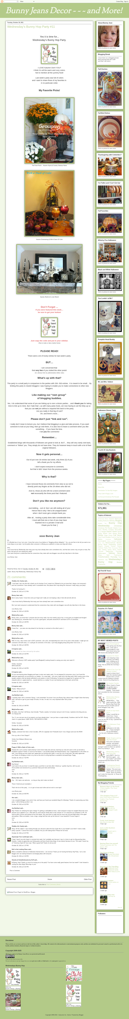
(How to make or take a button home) (49, 343)
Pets (109, 548)
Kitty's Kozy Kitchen (107, 806)
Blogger (81, 1015)
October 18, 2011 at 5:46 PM (20, 682)
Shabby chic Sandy (18, 581)
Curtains (111, 529)
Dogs (106, 535)
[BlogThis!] (49, 569)
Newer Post (11, 879)
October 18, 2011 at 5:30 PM (20, 622)
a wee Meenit (55, 297)
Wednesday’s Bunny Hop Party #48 (112, 752)
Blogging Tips (102, 523)
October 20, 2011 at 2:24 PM (20, 856)
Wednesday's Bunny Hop (33, 571)
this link (13, 959)
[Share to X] (50, 569)
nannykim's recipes (106, 880)
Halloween (118, 539)
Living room (101, 542)
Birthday (112, 520)
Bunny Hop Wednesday (18, 571)
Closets (115, 528)
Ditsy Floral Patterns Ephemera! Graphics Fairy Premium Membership (109, 799)
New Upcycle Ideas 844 (107, 822)
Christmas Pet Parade (105, 528)
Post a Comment (15, 870)
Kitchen (119, 541)
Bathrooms (118, 519)
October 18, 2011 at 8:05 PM (20, 793)
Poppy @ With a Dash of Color (21, 747)
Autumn (111, 519)
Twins (120, 557)
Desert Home (112, 531)
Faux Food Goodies (104, 537)
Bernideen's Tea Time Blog (109, 866)
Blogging (118, 521)
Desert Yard (107, 533)
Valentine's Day (103, 559)
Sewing (104, 549)
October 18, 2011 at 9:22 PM (20, 804)
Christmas (118, 526)
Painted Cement (110, 546)
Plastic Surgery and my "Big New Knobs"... (113, 739)
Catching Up (111, 896)
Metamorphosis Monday (114, 543)
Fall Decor (117, 535)
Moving (100, 544)
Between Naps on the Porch (109, 786)
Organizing (112, 544)
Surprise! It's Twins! (112, 656)
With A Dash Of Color (56, 239)
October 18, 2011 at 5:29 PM (20, 611)
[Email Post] (43, 569)
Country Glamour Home (60, 165)
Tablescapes (102, 553)
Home (50, 879)
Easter (110, 535)
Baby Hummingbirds (112, 644)
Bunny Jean (15, 595)
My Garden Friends (112, 683)
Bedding (100, 520)
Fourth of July (115, 537)
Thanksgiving (118, 555)
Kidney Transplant (112, 541)
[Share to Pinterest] (54, 569)
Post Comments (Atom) (53, 884)
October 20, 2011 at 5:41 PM (20, 867)
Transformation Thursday (107, 557)
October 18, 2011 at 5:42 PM (20, 654)
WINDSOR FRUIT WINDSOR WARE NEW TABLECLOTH (114, 870)
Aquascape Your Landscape (20, 837)
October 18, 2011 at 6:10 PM (20, 743)
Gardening (108, 539)
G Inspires (15, 649)
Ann (13, 797)
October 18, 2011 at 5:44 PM (20, 668)
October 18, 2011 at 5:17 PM (20, 591)
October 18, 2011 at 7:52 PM (20, 758)
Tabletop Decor (115, 553)
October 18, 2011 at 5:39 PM (20, 645)
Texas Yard (103, 555)
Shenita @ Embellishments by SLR (23, 860)
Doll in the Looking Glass (20, 849)
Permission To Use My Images (107, 490)
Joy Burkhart (16, 695)
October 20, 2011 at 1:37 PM (20, 845)
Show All (120, 907)
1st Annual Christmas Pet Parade (108, 497)
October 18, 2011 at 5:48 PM (20, 691)
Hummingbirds (102, 541)
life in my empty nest (107, 894)
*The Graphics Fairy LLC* (108, 795)
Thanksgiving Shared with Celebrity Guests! (113, 766)
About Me (101, 487)
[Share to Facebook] (52, 569)
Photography (115, 548)
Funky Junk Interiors (107, 820)
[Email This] (47, 569)
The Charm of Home (107, 852)
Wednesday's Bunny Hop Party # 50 (112, 697)
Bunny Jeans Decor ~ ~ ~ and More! (64, 11)
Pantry (106, 548)
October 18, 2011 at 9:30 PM (20, 822)
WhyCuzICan (16, 615)
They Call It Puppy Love (105, 493)
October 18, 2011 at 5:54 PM (20, 725)
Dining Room (117, 533)
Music (105, 544)
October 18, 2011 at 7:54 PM (20, 774)
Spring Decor (112, 549)
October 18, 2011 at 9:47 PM (20, 833)
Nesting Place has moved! (109, 843)
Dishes (100, 535)
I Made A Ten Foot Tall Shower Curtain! (113, 670)
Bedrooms (106, 520)
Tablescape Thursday (114, 551)
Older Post (88, 879)
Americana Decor (103, 519)
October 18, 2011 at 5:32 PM (20, 634)
